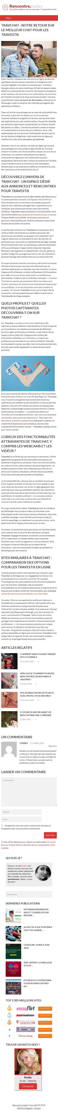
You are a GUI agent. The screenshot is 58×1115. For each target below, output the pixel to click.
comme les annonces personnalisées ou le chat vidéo (24, 594)
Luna (24, 866)
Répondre (52, 746)
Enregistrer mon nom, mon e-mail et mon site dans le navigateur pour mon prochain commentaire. (26, 827)
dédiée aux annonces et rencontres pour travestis (34, 214)
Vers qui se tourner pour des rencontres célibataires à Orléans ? (37, 676)
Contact (37, 1108)
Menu (8, 18)
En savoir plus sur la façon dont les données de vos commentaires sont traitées (28, 845)
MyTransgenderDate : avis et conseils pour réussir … (36, 912)
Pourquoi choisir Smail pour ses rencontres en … (38, 983)
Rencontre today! (20, 1105)
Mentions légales (25, 1108)
